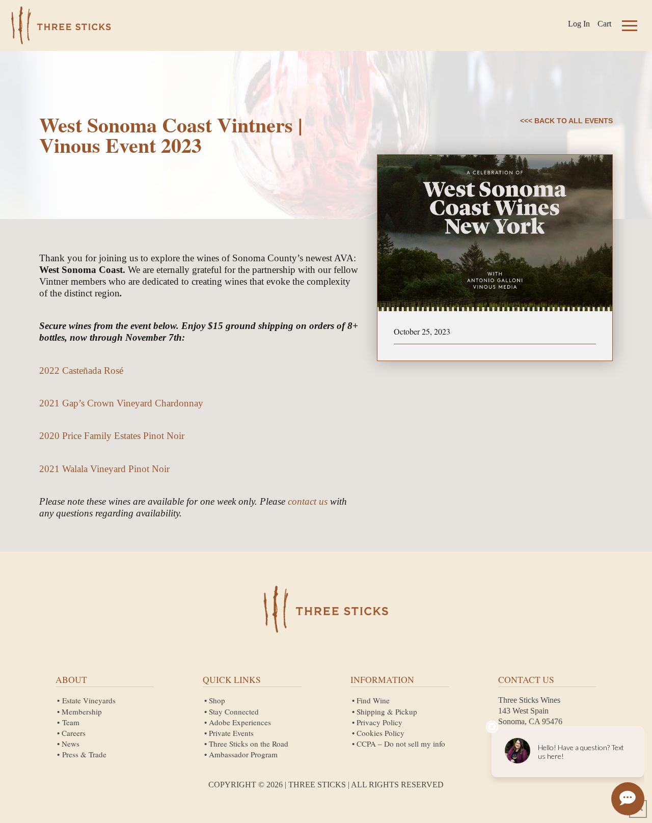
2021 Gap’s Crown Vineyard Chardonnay (121, 403)
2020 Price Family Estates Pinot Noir (111, 435)
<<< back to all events (566, 121)
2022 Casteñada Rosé (81, 370)
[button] (629, 25)
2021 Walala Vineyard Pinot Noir (104, 468)
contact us (308, 501)
